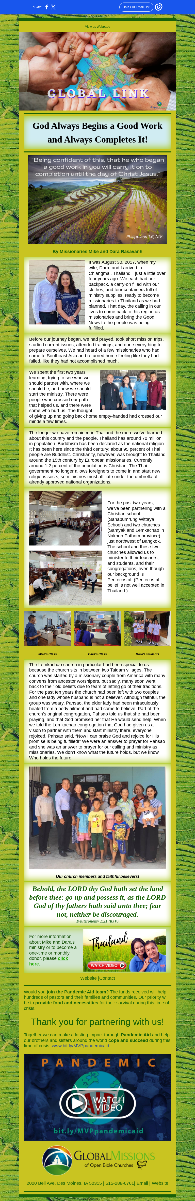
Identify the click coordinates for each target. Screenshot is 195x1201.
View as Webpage (97, 26)
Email (142, 1183)
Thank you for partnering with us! (97, 1022)
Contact (107, 978)
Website (88, 978)
